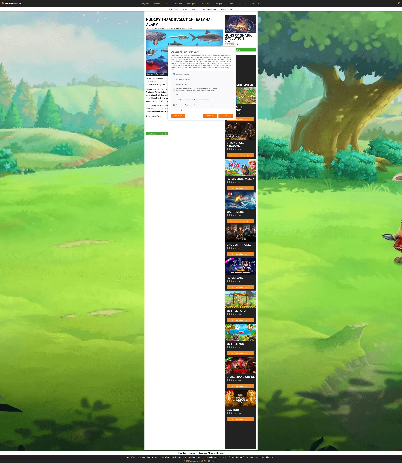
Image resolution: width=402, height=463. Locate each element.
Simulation (205, 3)
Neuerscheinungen (209, 9)
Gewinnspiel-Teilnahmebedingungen (211, 453)
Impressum (192, 453)
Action (230, 3)
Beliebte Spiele (227, 9)
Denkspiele (242, 3)
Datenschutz (182, 453)
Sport (168, 3)
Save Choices (178, 115)
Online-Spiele (256, 3)
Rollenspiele (218, 3)
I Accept (225, 115)
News (185, 9)
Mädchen (178, 3)
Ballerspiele (191, 3)
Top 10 (194, 9)
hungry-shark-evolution (160, 16)
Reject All (210, 115)
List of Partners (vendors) (179, 110)
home (148, 16)
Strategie (157, 3)
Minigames (145, 3)
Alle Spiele (173, 9)
